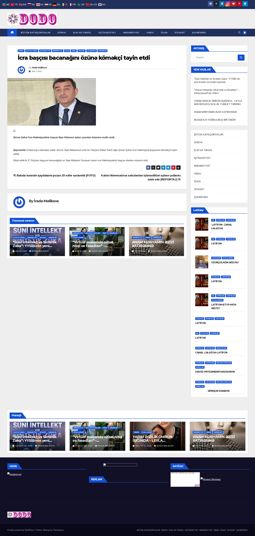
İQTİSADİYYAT (107, 32)
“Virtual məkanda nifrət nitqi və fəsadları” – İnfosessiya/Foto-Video (92, 246)
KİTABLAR (220, 220)
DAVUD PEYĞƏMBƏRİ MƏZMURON (215, 371)
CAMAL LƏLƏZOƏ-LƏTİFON (211, 352)
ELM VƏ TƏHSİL (81, 32)
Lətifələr (231, 220)
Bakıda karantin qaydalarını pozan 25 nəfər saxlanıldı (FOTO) (55, 175)
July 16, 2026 (203, 446)
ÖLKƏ (163, 32)
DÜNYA (61, 32)
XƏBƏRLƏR (102, 50)
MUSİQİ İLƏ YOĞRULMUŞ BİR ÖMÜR (215, 120)
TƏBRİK (148, 237)
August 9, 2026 (143, 446)
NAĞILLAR (200, 367)
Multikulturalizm (92, 233)
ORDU (150, 32)
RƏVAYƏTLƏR (221, 348)
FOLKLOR (199, 318)
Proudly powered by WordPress (21, 530)
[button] (239, 32)
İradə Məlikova (39, 67)
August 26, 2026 (24, 446)
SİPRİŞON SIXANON (212, 391)
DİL (213, 220)
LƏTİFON (216, 243)
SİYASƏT (179, 32)
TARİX (104, 233)
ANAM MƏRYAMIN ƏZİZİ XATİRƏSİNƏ (153, 244)
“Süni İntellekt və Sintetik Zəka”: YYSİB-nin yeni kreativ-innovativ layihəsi (35, 246)
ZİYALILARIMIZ (78, 237)
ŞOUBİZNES (199, 32)
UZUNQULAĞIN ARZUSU (225, 262)
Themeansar (58, 530)
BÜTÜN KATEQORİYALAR (35, 32)
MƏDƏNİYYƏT (130, 32)
